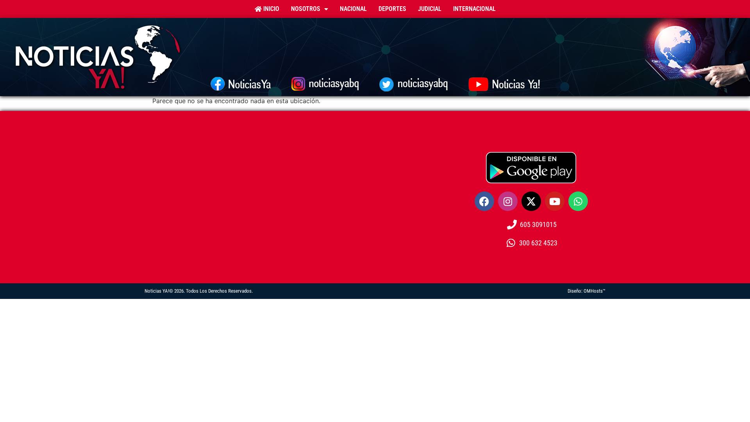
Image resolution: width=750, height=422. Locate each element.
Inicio (270, 9)
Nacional (353, 9)
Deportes (392, 9)
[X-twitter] (531, 201)
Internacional (474, 9)
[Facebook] (484, 201)
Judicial (429, 9)
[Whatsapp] (578, 201)
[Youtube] (554, 201)
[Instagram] (508, 201)
